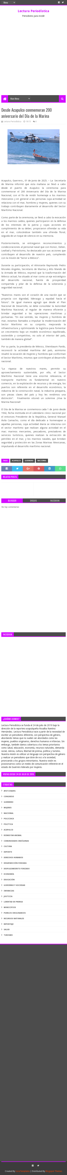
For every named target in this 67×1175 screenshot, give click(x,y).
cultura (8, 846)
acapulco (16, 461)
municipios (10, 907)
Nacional (41, 461)
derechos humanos (13, 857)
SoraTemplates (23, 1171)
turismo (8, 935)
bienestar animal (13, 835)
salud (7, 929)
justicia (8, 896)
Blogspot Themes (54, 1171)
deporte (8, 852)
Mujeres (8, 808)
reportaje (8, 924)
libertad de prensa (13, 902)
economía (9, 874)
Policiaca (9, 819)
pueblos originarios (15, 913)
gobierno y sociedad (14, 885)
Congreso (9, 796)
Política (8, 824)
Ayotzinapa (9, 791)
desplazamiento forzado (17, 869)
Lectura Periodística (33, 11)
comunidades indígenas (16, 841)
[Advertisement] (33, 59)
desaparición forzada (15, 863)
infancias (9, 891)
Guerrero (29, 461)
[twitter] (62, 2)
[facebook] (58, 2)
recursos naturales (14, 918)
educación (9, 880)
